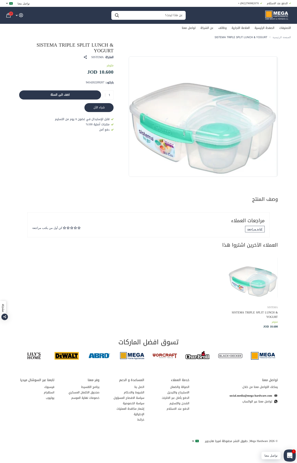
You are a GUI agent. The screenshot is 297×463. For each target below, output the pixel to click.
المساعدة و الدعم (131, 380)
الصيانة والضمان (179, 387)
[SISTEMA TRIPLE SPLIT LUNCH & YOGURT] (253, 277)
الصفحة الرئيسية (264, 28)
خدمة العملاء (180, 380)
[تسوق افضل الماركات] (263, 355)
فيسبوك (49, 387)
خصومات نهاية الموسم (85, 398)
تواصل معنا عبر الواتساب (257, 401)
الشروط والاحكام (134, 392)
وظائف (222, 28)
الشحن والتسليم (179, 403)
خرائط (140, 419)
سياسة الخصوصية (133, 403)
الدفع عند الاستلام (178, 409)
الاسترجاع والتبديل (178, 392)
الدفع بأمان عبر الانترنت (175, 398)
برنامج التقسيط (90, 387)
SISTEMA (97, 57)
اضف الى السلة (60, 94)
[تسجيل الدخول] (19, 15)
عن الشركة (206, 28)
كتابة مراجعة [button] (254, 229)
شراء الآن (99, 107)
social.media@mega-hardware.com (251, 395)
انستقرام (49, 392)
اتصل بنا (139, 387)
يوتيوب (50, 398)
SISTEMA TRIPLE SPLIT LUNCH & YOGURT (255, 314)
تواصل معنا (24, 3)
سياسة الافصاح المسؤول (129, 398)
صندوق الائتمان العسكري (83, 392)
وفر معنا (93, 380)
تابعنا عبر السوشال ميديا (37, 380)
